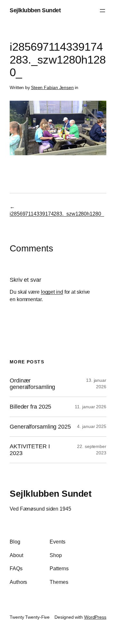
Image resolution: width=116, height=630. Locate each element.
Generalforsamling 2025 (40, 426)
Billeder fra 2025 (30, 406)
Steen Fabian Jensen (52, 87)
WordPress (95, 617)
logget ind (52, 292)
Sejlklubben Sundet (35, 10)
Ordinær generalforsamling (32, 383)
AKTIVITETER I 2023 (30, 449)
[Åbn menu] (102, 11)
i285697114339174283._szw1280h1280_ (57, 214)
